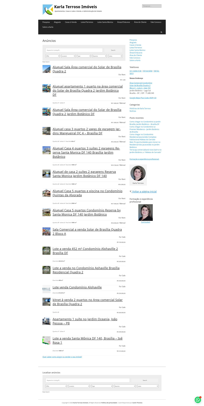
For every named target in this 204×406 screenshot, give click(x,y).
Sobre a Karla (47, 27)
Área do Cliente (140, 22)
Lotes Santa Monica (105, 22)
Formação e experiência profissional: (144, 159)
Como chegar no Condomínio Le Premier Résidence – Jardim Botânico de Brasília (144, 129)
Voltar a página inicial (144, 191)
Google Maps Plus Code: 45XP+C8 (143, 98)
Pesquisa (46, 22)
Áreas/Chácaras (123, 22)
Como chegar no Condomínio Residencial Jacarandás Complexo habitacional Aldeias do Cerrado (143, 137)
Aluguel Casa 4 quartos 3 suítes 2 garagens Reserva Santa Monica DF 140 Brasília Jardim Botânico (86, 152)
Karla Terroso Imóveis (75, 6)
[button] (198, 400)
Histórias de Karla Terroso (140, 108)
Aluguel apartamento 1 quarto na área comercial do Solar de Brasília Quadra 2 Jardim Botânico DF (88, 90)
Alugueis (57, 22)
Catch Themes (137, 403)
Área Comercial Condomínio (141, 83)
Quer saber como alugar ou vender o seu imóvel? (62, 357)
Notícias (133, 111)
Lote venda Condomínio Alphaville (77, 287)
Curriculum (145, 222)
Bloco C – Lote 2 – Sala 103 (140, 88)
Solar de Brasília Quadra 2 (140, 85)
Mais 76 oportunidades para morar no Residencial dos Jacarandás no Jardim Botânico (145, 144)
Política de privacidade (109, 403)
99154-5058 (147, 71)
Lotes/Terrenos (87, 22)
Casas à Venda (71, 22)
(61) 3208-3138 (135, 71)
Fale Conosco (156, 22)
